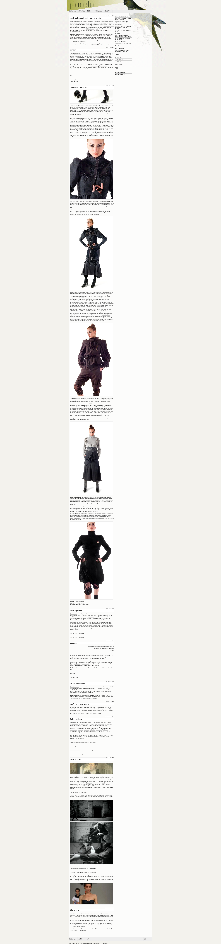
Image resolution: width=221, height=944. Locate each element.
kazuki (102, 37)
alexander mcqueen (91, 24)
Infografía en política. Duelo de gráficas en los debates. (123, 27)
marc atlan (80, 730)
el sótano (72, 80)
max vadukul (92, 868)
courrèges (91, 135)
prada (82, 113)
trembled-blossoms (91, 781)
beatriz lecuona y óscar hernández (99, 66)
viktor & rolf (85, 875)
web (100, 713)
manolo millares (106, 315)
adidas (92, 27)
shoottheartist (73, 619)
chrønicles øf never (74, 687)
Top (145, 939)
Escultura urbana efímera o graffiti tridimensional (121, 23)
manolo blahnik (98, 107)
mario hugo (86, 730)
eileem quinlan (87, 665)
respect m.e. (107, 26)
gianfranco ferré (74, 131)
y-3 (77, 27)
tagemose (98, 618)
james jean (89, 783)
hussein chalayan (98, 135)
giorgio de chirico (91, 787)
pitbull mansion (86, 698)
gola (97, 29)
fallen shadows (75, 760)
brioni (89, 113)
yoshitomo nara (73, 730)
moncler (107, 30)
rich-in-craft (110, 915)
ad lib (90, 402)
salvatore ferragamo (75, 114)
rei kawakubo (73, 135)
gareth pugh (73, 136)
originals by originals (75, 34)
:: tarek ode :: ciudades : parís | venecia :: (123, 19)
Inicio (72, 11)
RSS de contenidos (120, 72)
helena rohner (76, 111)
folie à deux (74, 910)
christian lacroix (90, 29)
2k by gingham (76, 719)
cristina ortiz (91, 111)
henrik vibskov (108, 662)
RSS (88, 939)
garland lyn (92, 730)
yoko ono (105, 730)
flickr (71, 75)
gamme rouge (82, 30)
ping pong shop (94, 44)
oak (95, 655)
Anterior (111, 933)
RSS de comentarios (120, 74)
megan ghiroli (85, 664)
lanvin (85, 113)
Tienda (89, 11)
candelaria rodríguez (78, 87)
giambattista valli (74, 30)
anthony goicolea (79, 665)
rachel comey (77, 664)
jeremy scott (94, 38)
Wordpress (89, 943)
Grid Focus (104, 943)
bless (71, 664)
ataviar (73, 50)
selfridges (92, 695)
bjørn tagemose (76, 610)
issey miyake (80, 135)
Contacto (107, 11)
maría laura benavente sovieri (77, 59)
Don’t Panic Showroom (79, 704)
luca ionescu (99, 730)
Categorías (81, 11)
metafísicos (73, 787)
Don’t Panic (86, 707)
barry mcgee (74, 746)
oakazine (73, 643)
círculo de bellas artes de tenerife (83, 80)
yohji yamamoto (83, 27)
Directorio (98, 11)
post (93, 53)
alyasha (99, 37)
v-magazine (91, 616)
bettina (71, 696)
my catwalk (94, 698)
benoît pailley (91, 662)
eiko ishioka (123, 41)
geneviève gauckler (106, 728)
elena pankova (95, 665)
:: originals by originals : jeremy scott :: (85, 18)
